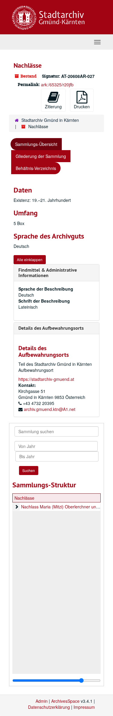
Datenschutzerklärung (49, 707)
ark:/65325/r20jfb (57, 85)
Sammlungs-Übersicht (36, 144)
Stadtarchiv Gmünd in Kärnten (50, 120)
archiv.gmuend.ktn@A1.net (49, 409)
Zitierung (53, 106)
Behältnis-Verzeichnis (36, 168)
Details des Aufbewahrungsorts (51, 328)
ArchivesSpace (65, 701)
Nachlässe (24, 498)
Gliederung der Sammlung (41, 156)
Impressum (84, 707)
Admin (42, 701)
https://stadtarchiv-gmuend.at (46, 379)
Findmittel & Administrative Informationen (47, 273)
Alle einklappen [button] (29, 259)
